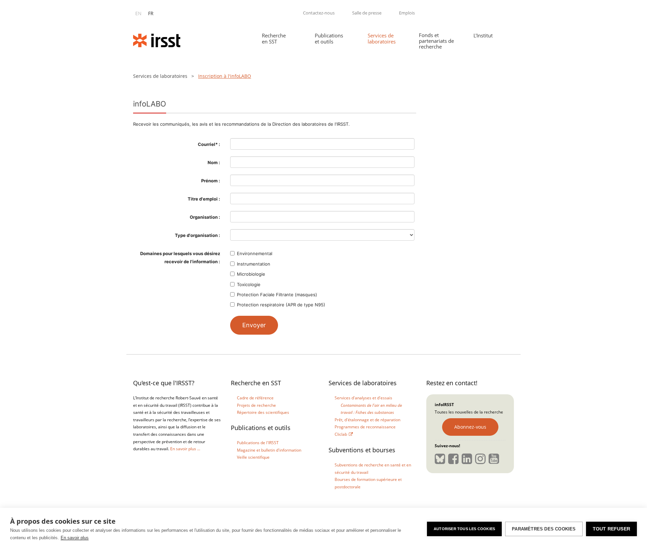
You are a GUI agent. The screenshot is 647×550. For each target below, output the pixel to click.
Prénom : (210, 180)
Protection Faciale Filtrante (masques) (277, 294)
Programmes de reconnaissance (365, 427)
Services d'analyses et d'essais (363, 398)
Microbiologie (251, 274)
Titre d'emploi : (204, 199)
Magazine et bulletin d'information (269, 450)
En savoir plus (75, 537)
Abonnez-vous (470, 427)
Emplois (407, 13)
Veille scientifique (253, 457)
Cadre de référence (255, 398)
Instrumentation (253, 264)
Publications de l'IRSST (258, 443)
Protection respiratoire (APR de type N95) (281, 304)
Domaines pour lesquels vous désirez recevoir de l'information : (180, 257)
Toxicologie (248, 284)
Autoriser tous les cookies (464, 529)
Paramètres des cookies (544, 528)
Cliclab (341, 434)
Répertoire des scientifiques (263, 412)
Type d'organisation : (197, 235)
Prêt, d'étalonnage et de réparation (367, 420)
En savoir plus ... (185, 449)
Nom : (214, 162)
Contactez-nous (319, 13)
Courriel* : (209, 144)
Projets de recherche (256, 405)
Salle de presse (366, 13)
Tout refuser (611, 528)
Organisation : (205, 217)
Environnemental (254, 253)
